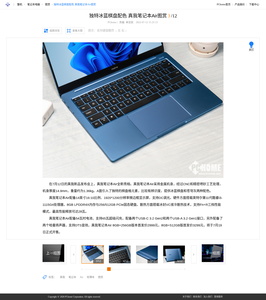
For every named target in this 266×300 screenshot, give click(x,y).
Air (81, 277)
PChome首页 (224, 4)
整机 (19, 4)
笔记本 (72, 277)
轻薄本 (90, 277)
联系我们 (197, 296)
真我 (62, 277)
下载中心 (254, 4)
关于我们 (187, 296)
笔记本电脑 (33, 4)
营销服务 (218, 296)
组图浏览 (55, 30)
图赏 (47, 4)
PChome (112, 22)
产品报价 (240, 4)
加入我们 (208, 296)
